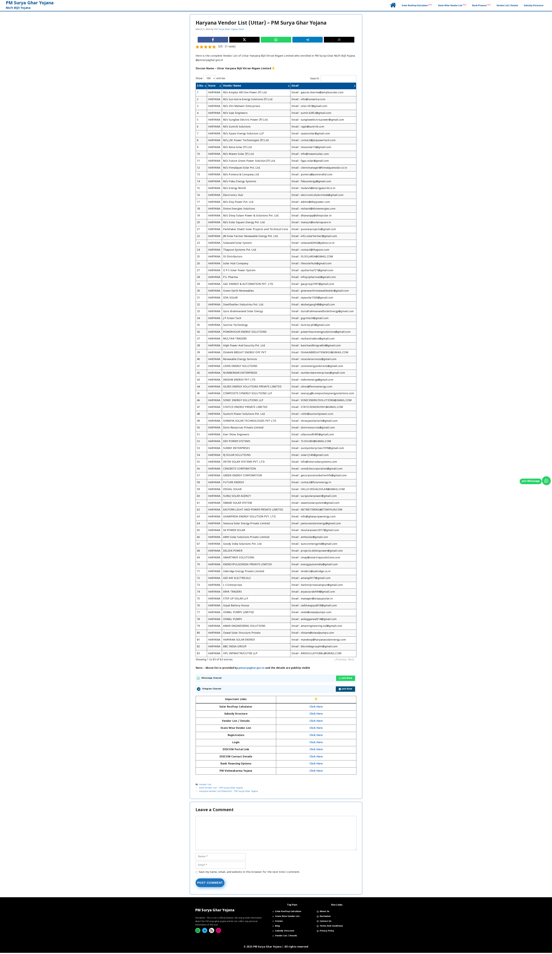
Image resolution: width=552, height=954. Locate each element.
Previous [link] (341, 659)
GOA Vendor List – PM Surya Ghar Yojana (221, 788)
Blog (277, 926)
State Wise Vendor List (452, 5)
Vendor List (205, 784)
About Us (324, 911)
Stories (279, 921)
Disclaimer (325, 916)
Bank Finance (481, 5)
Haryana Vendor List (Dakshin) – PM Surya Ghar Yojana (228, 791)
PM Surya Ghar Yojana (30, 3)
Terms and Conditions (331, 926)
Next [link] (351, 659)
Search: (314, 78)
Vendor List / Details (507, 5)
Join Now (347, 678)
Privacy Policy (327, 931)
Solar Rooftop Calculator (417, 5)
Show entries (210, 78)
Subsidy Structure (533, 5)
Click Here (316, 728)
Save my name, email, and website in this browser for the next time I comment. (249, 872)
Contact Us (325, 921)
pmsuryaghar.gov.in (251, 668)
